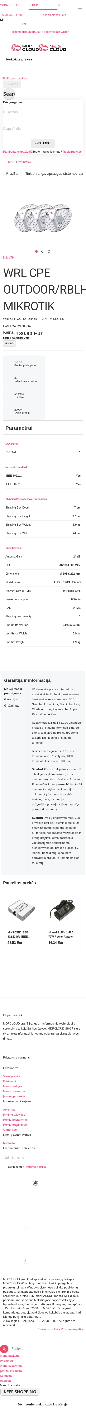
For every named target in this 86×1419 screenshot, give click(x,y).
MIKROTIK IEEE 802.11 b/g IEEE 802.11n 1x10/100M (19, 936)
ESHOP (33, 5)
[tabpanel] (43, 218)
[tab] (43, 426)
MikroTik (8, 257)
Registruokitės (72, 151)
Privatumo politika (48, 1329)
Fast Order (61, 31)
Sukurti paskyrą (44, 31)
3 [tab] (49, 251)
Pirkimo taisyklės (14, 1114)
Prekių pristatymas (15, 1119)
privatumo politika (34, 1166)
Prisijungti (43, 143)
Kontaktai (9, 1143)
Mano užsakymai (14, 1091)
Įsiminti (9, 343)
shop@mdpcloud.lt (54, 15)
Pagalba (5, 1380)
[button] (43, 20)
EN (24, 24)
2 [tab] (42, 251)
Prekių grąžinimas (15, 1124)
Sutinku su (27, 1166)
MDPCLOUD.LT (9, 5)
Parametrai (19, 428)
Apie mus (9, 1109)
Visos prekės (11, 1076)
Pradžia (12, 174)
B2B (60, 5)
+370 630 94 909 (12, 15)
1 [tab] (36, 251)
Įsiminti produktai (22, 31)
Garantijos (10, 1129)
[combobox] (34, 68)
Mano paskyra (12, 1086)
